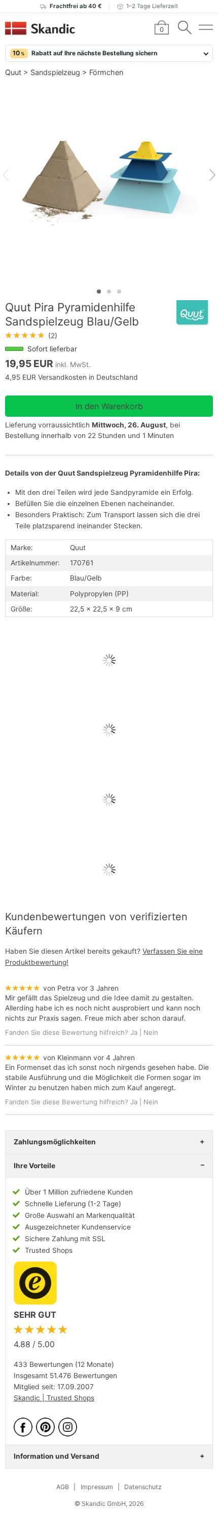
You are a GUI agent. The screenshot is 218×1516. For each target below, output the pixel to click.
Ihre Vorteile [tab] (34, 1166)
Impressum (97, 1487)
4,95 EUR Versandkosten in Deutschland (71, 377)
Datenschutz (143, 1487)
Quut (13, 72)
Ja (133, 1032)
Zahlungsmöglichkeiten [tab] (55, 1142)
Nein (150, 1032)
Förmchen (106, 72)
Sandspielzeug (55, 72)
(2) (31, 336)
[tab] (99, 292)
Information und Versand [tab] (56, 1456)
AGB (62, 1487)
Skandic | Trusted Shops (54, 1398)
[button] (109, 53)
